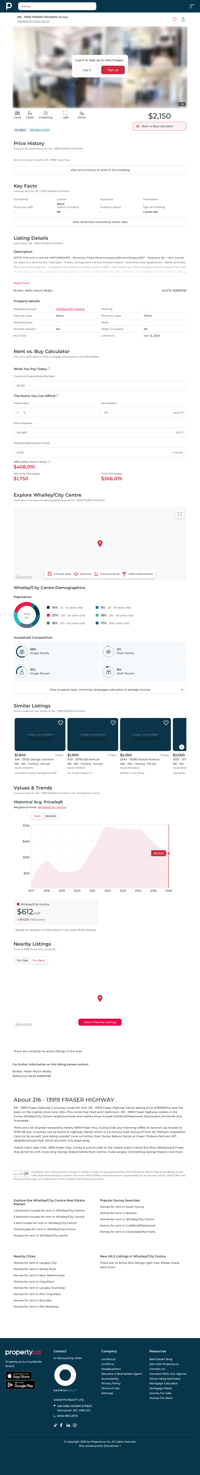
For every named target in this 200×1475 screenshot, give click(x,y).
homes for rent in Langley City (35, 1263)
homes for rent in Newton (118, 1213)
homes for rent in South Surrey (122, 1207)
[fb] (62, 1425)
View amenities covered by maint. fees (100, 222)
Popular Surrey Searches (120, 1200)
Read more (21, 283)
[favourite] (174, 19)
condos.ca (108, 1359)
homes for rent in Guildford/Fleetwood (127, 1225)
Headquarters (111, 1369)
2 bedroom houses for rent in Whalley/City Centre (49, 1216)
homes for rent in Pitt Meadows (36, 1306)
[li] (69, 1425)
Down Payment (23, 423)
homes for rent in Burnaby (33, 1300)
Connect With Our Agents (167, 1373)
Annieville (169, 1116)
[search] (67, 6)
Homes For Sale (160, 1393)
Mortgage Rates (160, 1388)
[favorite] (60, 723)
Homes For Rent (160, 1398)
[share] (183, 19)
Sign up (113, 70)
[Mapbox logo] (23, 577)
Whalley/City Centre (29, 21)
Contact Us (157, 1369)
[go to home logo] (23, 1353)
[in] (75, 1425)
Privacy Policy (111, 1383)
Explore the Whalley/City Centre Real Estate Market (49, 1202)
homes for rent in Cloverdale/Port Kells (127, 1232)
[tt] (56, 1425)
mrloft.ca (107, 1364)
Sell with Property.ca (164, 1364)
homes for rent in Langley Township (39, 1288)
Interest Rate (21, 403)
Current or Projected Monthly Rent (34, 376)
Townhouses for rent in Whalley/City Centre (45, 1229)
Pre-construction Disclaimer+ (100, 1446)
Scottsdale (21, 1120)
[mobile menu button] (194, 6)
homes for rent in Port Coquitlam (37, 1294)
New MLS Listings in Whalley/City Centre (133, 1256)
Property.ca (13, 1361)
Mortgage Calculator (163, 1383)
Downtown (152, 1116)
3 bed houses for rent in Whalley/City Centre (45, 1223)
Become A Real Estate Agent (121, 1373)
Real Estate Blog (160, 1359)
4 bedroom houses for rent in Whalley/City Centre (49, 1210)
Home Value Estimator (165, 1378)
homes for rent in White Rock (35, 1269)
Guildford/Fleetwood (128, 1116)
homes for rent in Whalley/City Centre (127, 1219)
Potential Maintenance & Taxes (32, 443)
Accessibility (110, 1378)
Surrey (46, 21)
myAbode (35, 1361)
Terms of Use (110, 1388)
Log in (87, 70)
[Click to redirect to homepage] (9, 6)
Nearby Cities (24, 1256)
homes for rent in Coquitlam (34, 1281)
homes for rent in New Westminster (39, 1275)
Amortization (109, 403)
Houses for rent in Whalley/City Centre (41, 1235)
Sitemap (107, 1393)
